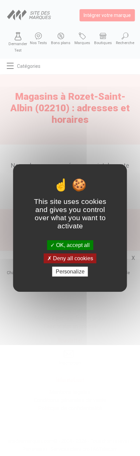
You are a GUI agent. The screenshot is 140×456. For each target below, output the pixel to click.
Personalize (70, 271)
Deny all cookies (72, 258)
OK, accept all (72, 245)
